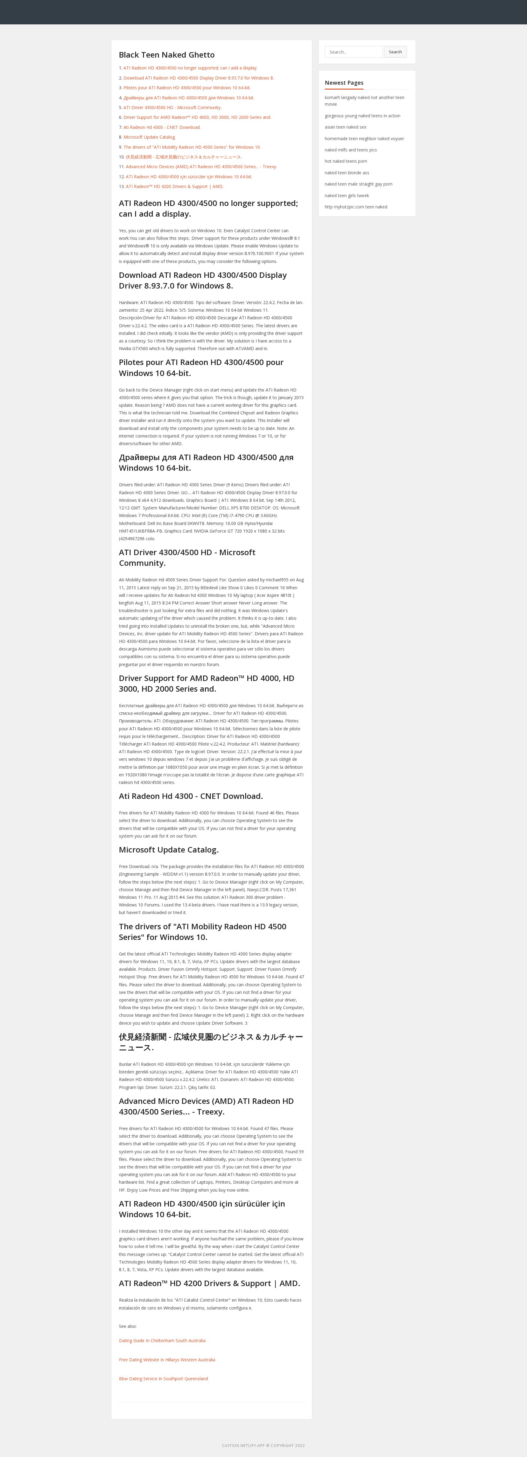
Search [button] (395, 52)
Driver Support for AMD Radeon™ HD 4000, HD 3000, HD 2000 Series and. (197, 117)
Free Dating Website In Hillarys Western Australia (167, 1360)
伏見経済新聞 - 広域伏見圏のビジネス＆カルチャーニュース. (184, 157)
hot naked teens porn (346, 161)
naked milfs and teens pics (351, 150)
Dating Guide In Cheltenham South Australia (162, 1340)
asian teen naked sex (345, 127)
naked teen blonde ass (347, 172)
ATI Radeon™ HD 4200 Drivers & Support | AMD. (175, 186)
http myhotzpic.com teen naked (356, 207)
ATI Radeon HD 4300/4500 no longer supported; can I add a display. (190, 68)
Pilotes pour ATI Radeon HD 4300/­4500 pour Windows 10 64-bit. (187, 87)
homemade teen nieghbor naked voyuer (364, 138)
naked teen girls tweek (347, 195)
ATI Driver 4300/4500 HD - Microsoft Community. (172, 107)
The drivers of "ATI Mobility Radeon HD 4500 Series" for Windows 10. (192, 147)
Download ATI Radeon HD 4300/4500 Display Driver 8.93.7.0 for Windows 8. (199, 78)
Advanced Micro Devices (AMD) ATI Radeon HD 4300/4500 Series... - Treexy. (201, 166)
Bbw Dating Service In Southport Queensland (163, 1378)
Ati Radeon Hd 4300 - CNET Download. (162, 127)
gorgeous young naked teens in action (362, 116)
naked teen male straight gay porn (359, 184)
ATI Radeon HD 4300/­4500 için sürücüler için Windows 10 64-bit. (189, 176)
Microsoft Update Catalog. (150, 137)
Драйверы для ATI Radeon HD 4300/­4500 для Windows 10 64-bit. (189, 98)
